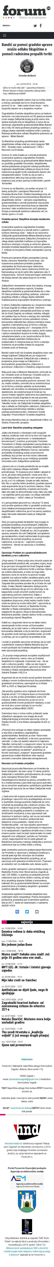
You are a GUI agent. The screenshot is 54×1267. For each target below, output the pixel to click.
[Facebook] (40, 26)
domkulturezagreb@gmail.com (23, 1079)
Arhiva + (6, 26)
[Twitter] (35, 26)
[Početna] (27, 6)
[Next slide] (48, 90)
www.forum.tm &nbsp (21, 1108)
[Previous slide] (6, 90)
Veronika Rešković (13, 1143)
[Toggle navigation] (4, 35)
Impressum (27, 1059)
